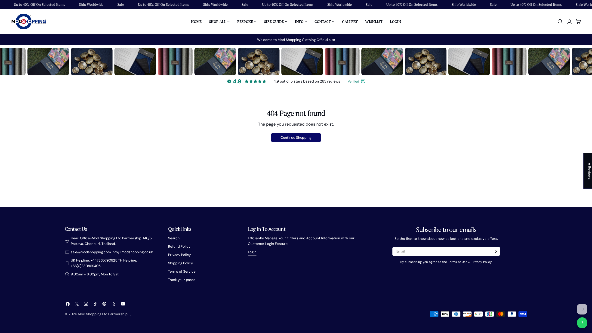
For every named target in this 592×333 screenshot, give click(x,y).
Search (174, 238)
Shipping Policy (180, 263)
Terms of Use (457, 262)
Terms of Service (182, 271)
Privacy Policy (179, 255)
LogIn (252, 252)
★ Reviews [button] (589, 170)
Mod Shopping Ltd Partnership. (103, 314)
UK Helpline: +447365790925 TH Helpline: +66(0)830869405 (104, 263)
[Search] (560, 21)
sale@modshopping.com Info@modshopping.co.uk (112, 252)
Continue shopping (296, 137)
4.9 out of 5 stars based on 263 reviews (307, 81)
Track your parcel (182, 280)
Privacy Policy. (482, 262)
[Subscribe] (496, 251)
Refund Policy (179, 246)
